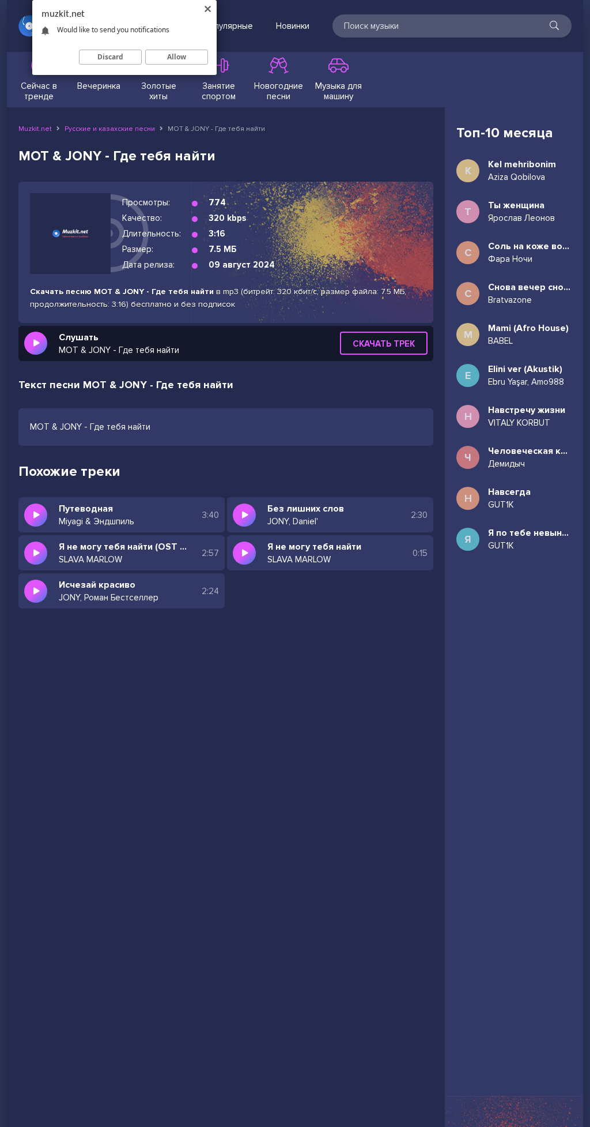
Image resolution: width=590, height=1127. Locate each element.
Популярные (228, 26)
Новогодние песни (278, 91)
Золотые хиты (158, 91)
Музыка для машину (338, 91)
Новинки (292, 26)
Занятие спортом (219, 91)
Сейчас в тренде (39, 91)
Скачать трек (384, 344)
